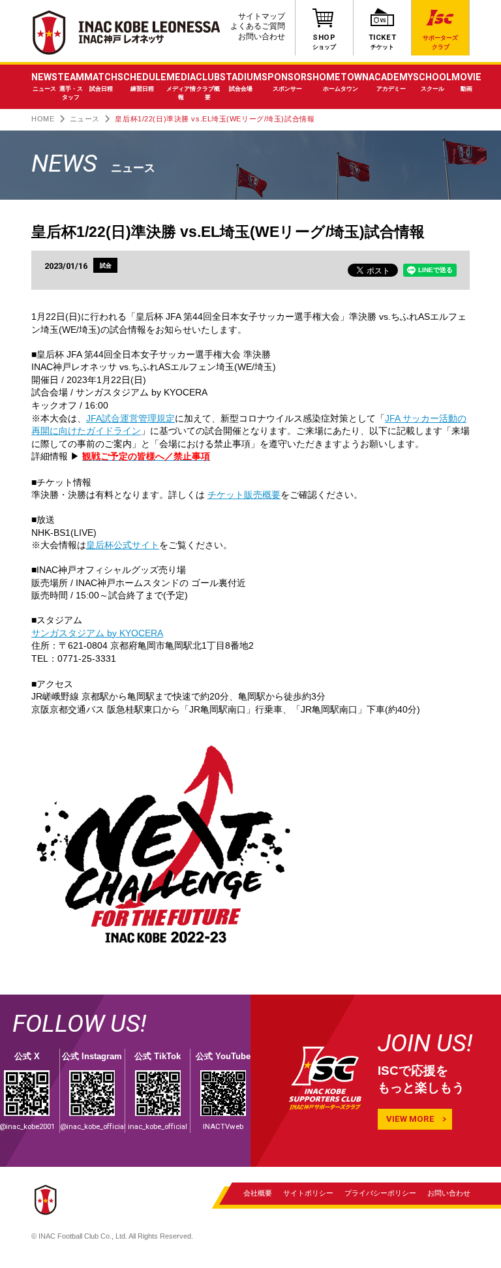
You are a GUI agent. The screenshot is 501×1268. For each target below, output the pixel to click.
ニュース (85, 119)
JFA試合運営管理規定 (130, 418)
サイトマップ (261, 16)
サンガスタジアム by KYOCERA (97, 633)
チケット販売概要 (244, 494)
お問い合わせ (261, 36)
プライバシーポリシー (380, 1192)
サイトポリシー (308, 1192)
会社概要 (257, 1192)
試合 (106, 265)
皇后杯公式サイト (122, 545)
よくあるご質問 (257, 26)
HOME (42, 119)
